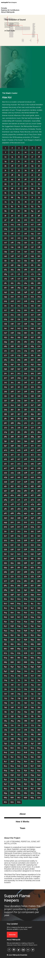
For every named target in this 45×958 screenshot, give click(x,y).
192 (39, 288)
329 (32, 391)
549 (18, 558)
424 (25, 464)
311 (32, 378)
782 (12, 734)
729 (18, 694)
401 (32, 446)
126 (39, 238)
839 (32, 775)
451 (5, 486)
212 (12, 306)
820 (25, 761)
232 (25, 319)
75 (19, 202)
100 (25, 220)
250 (25, 333)
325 (5, 391)
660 (38, 640)
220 (25, 310)
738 (38, 698)
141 (19, 252)
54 (39, 184)
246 (38, 328)
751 (5, 712)
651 (18, 635)
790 (25, 739)
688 (25, 662)
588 (38, 586)
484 (25, 509)
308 (12, 378)
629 (32, 617)
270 (38, 346)
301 (5, 373)
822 (38, 761)
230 (12, 319)
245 (32, 328)
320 (12, 387)
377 (32, 428)
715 (5, 685)
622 (25, 613)
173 (32, 274)
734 (12, 698)
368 (12, 423)
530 (12, 545)
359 (32, 414)
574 (25, 576)
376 (25, 428)
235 (5, 324)
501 (18, 522)
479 (32, 504)
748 (25, 707)
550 (25, 558)
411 (19, 455)
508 (25, 527)
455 (32, 486)
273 (18, 351)
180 (39, 279)
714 (39, 680)
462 (38, 491)
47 (32, 179)
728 (12, 694)
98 (12, 220)
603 (18, 599)
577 (5, 581)
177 (19, 279)
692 (12, 667)
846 (38, 780)
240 (38, 324)
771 (19, 725)
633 (18, 622)
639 (18, 626)
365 (32, 419)
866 (12, 798)
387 (18, 437)
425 (32, 464)
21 (19, 161)
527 (32, 540)
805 (5, 752)
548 (12, 558)
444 (38, 477)
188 (12, 288)
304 (25, 373)
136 (25, 247)
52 (25, 184)
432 (38, 468)
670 (25, 649)
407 (32, 450)
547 (5, 558)
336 (38, 396)
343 (5, 405)
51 (19, 184)
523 (5, 540)
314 (12, 382)
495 (18, 518)
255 (18, 337)
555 (18, 563)
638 (12, 626)
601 (5, 599)
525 (18, 540)
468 (38, 495)
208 (25, 301)
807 (18, 752)
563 (32, 567)
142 (25, 252)
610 (25, 604)
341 (32, 401)
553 (5, 563)
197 (32, 292)
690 (38, 662)
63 (19, 193)
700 (25, 671)
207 (18, 301)
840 (38, 775)
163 (5, 270)
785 (32, 734)
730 (25, 694)
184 (25, 283)
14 (12, 157)
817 (5, 761)
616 (25, 608)
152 (12, 261)
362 (12, 419)
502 (25, 522)
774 (39, 725)
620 (12, 613)
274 (25, 351)
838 (25, 775)
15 (19, 157)
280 (25, 355)
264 (38, 342)
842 (12, 780)
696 (38, 667)
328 (25, 391)
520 (25, 536)
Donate (4, 8)
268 (25, 346)
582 (38, 581)
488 (12, 513)
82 (26, 206)
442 (25, 477)
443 (32, 477)
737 (32, 698)
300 (38, 369)
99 (19, 220)
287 (32, 360)
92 (12, 215)
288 (38, 360)
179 (32, 279)
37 (5, 175)
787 (5, 739)
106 (25, 225)
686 (12, 662)
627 (18, 617)
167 (32, 270)
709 (5, 680)
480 (38, 504)
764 (12, 721)
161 (32, 265)
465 (18, 495)
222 (39, 310)
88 (25, 211)
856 (25, 789)
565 (5, 572)
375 (18, 428)
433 (5, 473)
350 (12, 410)
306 (38, 373)
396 (38, 441)
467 (32, 495)
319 (5, 387)
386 (12, 437)
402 (38, 446)
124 (25, 238)
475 (5, 504)
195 (18, 292)
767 (32, 721)
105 (18, 225)
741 (19, 703)
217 (5, 310)
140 (12, 252)
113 (32, 229)
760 (25, 716)
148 (25, 256)
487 (5, 513)
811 (5, 757)
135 (19, 247)
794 (12, 743)
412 (25, 455)
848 (12, 784)
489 (18, 513)
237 (18, 324)
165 (18, 270)
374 (12, 428)
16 (25, 157)
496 (25, 518)
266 (12, 346)
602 (12, 599)
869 (32, 798)
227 (32, 315)
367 (5, 423)
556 (25, 563)
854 (12, 789)
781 (5, 734)
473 (32, 500)
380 (12, 432)
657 (18, 640)
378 (38, 428)
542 (12, 554)
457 (5, 491)
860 (12, 793)
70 (26, 197)
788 (12, 739)
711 (19, 680)
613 (5, 608)
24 (39, 161)
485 (32, 509)
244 (25, 328)
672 (38, 649)
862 (25, 793)
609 (18, 604)
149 (32, 256)
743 (32, 703)
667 (5, 649)
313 (5, 382)
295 (5, 369)
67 (5, 197)
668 (12, 649)
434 (12, 473)
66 (39, 193)
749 (32, 707)
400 (25, 446)
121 (5, 238)
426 (38, 464)
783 (18, 734)
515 (32, 531)
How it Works (22, 821)
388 (25, 437)
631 (5, 622)
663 (18, 644)
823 (5, 766)
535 (5, 549)
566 (12, 572)
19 (5, 161)
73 (5, 202)
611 (32, 604)
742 (25, 703)
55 (5, 188)
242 (12, 328)
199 (5, 297)
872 (12, 802)
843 (18, 780)
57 (19, 188)
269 (32, 346)
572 (12, 576)
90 (39, 211)
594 (38, 590)
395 (32, 441)
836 (12, 775)
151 (5, 261)
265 (5, 346)
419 (32, 459)
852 (38, 784)
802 (25, 748)
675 (18, 653)
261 (18, 342)
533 (32, 545)
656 (12, 640)
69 (19, 197)
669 (18, 649)
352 (25, 410)
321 (19, 387)
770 (12, 725)
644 (12, 631)
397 (5, 446)
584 (12, 586)
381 (18, 432)
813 (18, 757)
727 (5, 694)
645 (18, 631)
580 (25, 581)
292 (25, 364)
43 (5, 179)
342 (38, 401)
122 (12, 238)
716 (12, 685)
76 (26, 202)
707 (32, 676)
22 (25, 161)
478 (25, 504)
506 (12, 527)
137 (32, 247)
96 (39, 215)
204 (38, 297)
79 (5, 206)
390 (38, 437)
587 (32, 586)
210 (39, 301)
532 (25, 545)
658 (25, 640)
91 (5, 215)
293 (32, 364)
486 (38, 509)
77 (32, 202)
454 (25, 486)
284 (12, 360)
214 (25, 306)
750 (38, 707)
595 (5, 595)
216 (39, 306)
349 (5, 410)
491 (32, 513)
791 (32, 739)
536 (12, 549)
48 (39, 179)
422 (12, 464)
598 (25, 595)
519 (18, 536)
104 (12, 225)
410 (12, 455)
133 (5, 247)
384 (38, 432)
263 (32, 342)
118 (25, 234)
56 (12, 188)
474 (38, 500)
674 (12, 653)
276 (38, 351)
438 (38, 473)
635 (32, 622)
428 (12, 468)
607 (5, 604)
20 (12, 161)
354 (38, 410)
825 (18, 766)
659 (32, 640)
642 (38, 626)
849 (18, 784)
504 (38, 522)
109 (5, 229)
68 (12, 197)
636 (38, 622)
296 (12, 369)
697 (5, 671)
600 (38, 595)
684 (38, 658)
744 (38, 703)
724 (25, 689)
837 (18, 775)
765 (18, 721)
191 (32, 288)
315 (19, 382)
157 (5, 265)
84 (39, 206)
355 (5, 414)
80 (12, 206)
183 (18, 283)
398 (12, 446)
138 (39, 247)
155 (32, 261)
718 (25, 685)
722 (12, 689)
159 (18, 265)
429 (18, 468)
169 (5, 274)
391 (5, 441)
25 (5, 166)
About (23, 814)
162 (39, 265)
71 (32, 197)
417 (18, 459)
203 (32, 297)
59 (32, 188)
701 (32, 671)
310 (25, 378)
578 (12, 581)
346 (25, 405)
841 (5, 780)
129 (18, 243)
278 (12, 355)
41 (32, 175)
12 (39, 152)
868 (25, 798)
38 (12, 175)
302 (12, 373)
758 (12, 716)
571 (5, 576)
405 (18, 450)
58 (26, 188)
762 (38, 716)
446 (12, 482)
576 (38, 576)
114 (39, 229)
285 (18, 360)
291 (18, 364)
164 (12, 270)
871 (5, 802)
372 (39, 423)
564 (38, 567)
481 (5, 509)
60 (39, 188)
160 (25, 265)
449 (32, 482)
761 (32, 716)
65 (32, 193)
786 (38, 734)
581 (32, 581)
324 (38, 387)
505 (5, 527)
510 (39, 527)
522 (39, 536)
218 (12, 310)
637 (5, 626)
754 (25, 712)
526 (25, 540)
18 (39, 157)
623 (32, 613)
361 (5, 419)
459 (18, 491)
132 (39, 243)
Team (22, 828)
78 (39, 202)
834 (38, 771)
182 (12, 283)
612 (39, 604)
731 (32, 694)
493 (5, 518)
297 (18, 369)
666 (38, 644)
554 (12, 563)
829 (5, 771)
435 (18, 473)
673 (5, 653)
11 (32, 152)
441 (18, 477)
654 (38, 635)
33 (19, 170)
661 (5, 644)
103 (5, 225)
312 (39, 378)
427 (5, 468)
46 (25, 179)
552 (39, 558)
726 (38, 689)
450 (38, 482)
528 (38, 540)
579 (18, 581)
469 (5, 500)
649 (5, 635)
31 (5, 170)
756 (38, 712)
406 (25, 450)
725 (32, 689)
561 (18, 567)
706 (25, 676)
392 (12, 441)
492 (38, 513)
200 (12, 297)
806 (12, 752)
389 (32, 437)
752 (12, 712)
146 (12, 256)
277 (5, 355)
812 (12, 757)
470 (12, 500)
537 (18, 549)
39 (19, 175)
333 (18, 396)
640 (25, 626)
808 (25, 752)
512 (12, 531)
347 (32, 405)
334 (25, 396)
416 (12, 459)
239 (32, 324)
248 (12, 333)
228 (38, 315)
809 (32, 752)
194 (12, 292)
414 (39, 455)
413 (32, 455)
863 (32, 793)
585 (18, 586)
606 (38, 599)
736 (25, 698)
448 (25, 482)
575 (32, 576)
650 (12, 635)
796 (25, 743)
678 (38, 653)
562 (25, 567)
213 (19, 306)
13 (5, 157)
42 (39, 175)
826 (25, 766)
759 (18, 716)
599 (32, 595)
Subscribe (12, 934)
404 (12, 450)
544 (25, 554)
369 (18, 423)
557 (32, 563)
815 (32, 757)
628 (25, 617)
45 (19, 179)
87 (19, 211)
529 (5, 545)
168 (39, 270)
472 (25, 500)
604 (25, 599)
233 (32, 319)
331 (5, 396)
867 (18, 798)
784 (25, 734)
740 (12, 703)
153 (19, 261)
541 (5, 554)
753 (18, 712)
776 (12, 730)
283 (5, 360)
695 (32, 667)
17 (32, 157)
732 (39, 694)
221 (32, 310)
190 (25, 288)
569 (32, 572)
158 (12, 265)
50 (12, 184)
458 (12, 491)
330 (38, 391)
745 (5, 707)
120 (39, 234)
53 (32, 184)
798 (38, 743)
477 (18, 504)
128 (12, 243)
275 (32, 351)
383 (32, 432)
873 (18, 802)
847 (5, 784)
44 (12, 179)
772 (25, 725)
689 (32, 662)
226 (25, 315)
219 (18, 310)
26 (12, 166)
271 (5, 351)
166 (25, 270)
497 (32, 518)
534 (38, 545)
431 (32, 468)
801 (18, 748)
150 (39, 256)
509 (32, 527)
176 (12, 279)
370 (25, 423)
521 (32, 536)
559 (5, 567)
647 (32, 631)
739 (5, 703)
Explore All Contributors (10, 10)
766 (25, 721)
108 (39, 225)
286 (25, 360)
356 (12, 414)
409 (5, 455)
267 (18, 346)
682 (25, 658)
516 (39, 531)
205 (5, 301)
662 (12, 644)
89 (32, 211)
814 (25, 757)
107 (32, 225)
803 (32, 748)
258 (38, 337)
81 (19, 206)
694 (25, 667)
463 (5, 495)
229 (5, 319)
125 (32, 238)
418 (25, 459)
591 (18, 590)
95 (32, 215)
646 (25, 631)
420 (38, 459)
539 (32, 549)
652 (25, 635)
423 (18, 464)
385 (5, 437)
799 (5, 748)
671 (32, 649)
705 (18, 676)
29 (32, 166)
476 (12, 504)
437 (32, 473)
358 (25, 414)
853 (5, 789)
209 (32, 301)
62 (12, 193)
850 (25, 784)
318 (39, 382)
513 (19, 531)
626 (12, 617)
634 (25, 622)
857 (32, 789)
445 (5, 482)
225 (18, 315)
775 (5, 730)
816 (39, 757)
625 (5, 617)
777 (18, 730)
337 (5, 401)
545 (32, 554)
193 (5, 292)
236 (12, 324)
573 (18, 576)
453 (18, 486)
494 (12, 518)
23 (32, 161)
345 (18, 405)
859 (5, 793)
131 (32, 243)
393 (18, 441)
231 (19, 319)
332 (12, 396)
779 (32, 730)
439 (5, 477)
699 (18, 671)
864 (38, 793)
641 (32, 626)
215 (32, 306)
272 (12, 351)
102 (39, 220)
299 (32, 369)
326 (12, 391)
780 (38, 730)
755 (32, 712)
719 (32, 685)
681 (18, 658)
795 (18, 743)
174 (39, 274)
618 (39, 608)
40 (25, 175)
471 (18, 500)
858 (38, 789)
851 (32, 784)
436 (25, 473)
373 (5, 428)
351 (19, 410)
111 (19, 229)
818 (12, 761)
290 (12, 364)
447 (18, 482)
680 (12, 658)
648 (38, 631)
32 (12, 170)
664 (25, 644)
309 (18, 378)
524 (12, 540)
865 (5, 798)
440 (12, 477)
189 (18, 288)
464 (12, 495)
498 (38, 518)
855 (18, 789)
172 (25, 274)
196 (25, 292)
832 (25, 771)
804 (38, 748)
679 (5, 658)
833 (32, 771)
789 (18, 739)
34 (26, 170)
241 (5, 328)
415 (5, 459)
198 (39, 292)
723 (18, 689)
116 (12, 234)
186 (39, 283)
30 (39, 166)
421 (5, 464)
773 (32, 725)
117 (19, 234)
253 (5, 337)
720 (38, 685)
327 (18, 391)
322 (25, 387)
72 (39, 197)
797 (32, 743)
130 (25, 243)
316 (25, 382)
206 (12, 301)
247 (5, 333)
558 (38, 563)
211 (5, 306)
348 (38, 405)
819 (18, 761)
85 (5, 211)
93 (19, 215)
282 (38, 355)
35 (32, 170)
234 (38, 319)
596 (12, 595)
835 (5, 775)
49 (5, 184)
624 (38, 613)
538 (25, 549)
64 (25, 193)
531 (19, 545)
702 (38, 671)
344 (12, 405)
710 (12, 680)
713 (32, 680)
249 (18, 333)
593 (32, 590)
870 (38, 798)
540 (38, 549)
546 (38, 554)
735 (18, 698)
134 (12, 247)
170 (12, 274)
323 (32, 387)
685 (5, 662)
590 (12, 590)
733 (5, 698)
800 (12, 748)
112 (25, 229)
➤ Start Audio (9, 31)
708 (38, 676)
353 (32, 410)
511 (5, 531)
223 (5, 315)
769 (5, 725)
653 (32, 635)
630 (38, 617)
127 (5, 243)
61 (5, 193)
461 (32, 491)
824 (12, 766)
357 (18, 414)
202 (25, 297)
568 (25, 572)
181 (5, 283)
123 (19, 238)
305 (32, 373)
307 (5, 378)
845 (32, 780)
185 (32, 283)
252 (39, 333)
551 (32, 558)
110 (12, 229)
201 (18, 297)
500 (12, 522)
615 (18, 608)
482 (12, 509)
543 (18, 554)
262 (25, 342)
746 (12, 707)
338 (12, 401)
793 (5, 743)
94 (25, 215)
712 (25, 680)
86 (12, 211)
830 (12, 771)
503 (32, 522)
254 (12, 337)
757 (5, 716)
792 (38, 739)
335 (32, 396)
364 (25, 419)
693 (18, 667)
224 (12, 315)
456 (38, 486)
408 (38, 450)
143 (32, 252)
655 (5, 640)
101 (32, 220)
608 (12, 604)
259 (5, 342)
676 (25, 653)
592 (25, 590)
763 (5, 721)
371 (32, 423)
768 (38, 721)
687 (18, 662)
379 (5, 432)
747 (18, 707)
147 (18, 256)
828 (38, 766)
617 (32, 608)
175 (5, 279)
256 (25, 337)
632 (12, 622)
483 (18, 509)
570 (38, 572)
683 (32, 658)
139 (5, 252)
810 (39, 752)
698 (12, 671)
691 (5, 667)
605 (32, 599)
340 (25, 401)
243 (18, 328)
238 (25, 324)
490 (25, 513)
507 (18, 527)
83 (32, 206)
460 (25, 491)
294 (38, 364)
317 (32, 382)
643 (5, 631)
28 (26, 166)
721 (5, 689)
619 (5, 613)
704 (12, 676)
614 (12, 608)
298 (25, 369)
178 (25, 279)
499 (5, 522)
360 (38, 414)
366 (38, 419)
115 (5, 234)
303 (18, 373)
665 (32, 644)
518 (12, 536)
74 (12, 202)
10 (25, 152)
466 (25, 495)
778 (25, 730)
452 (12, 486)
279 (18, 355)
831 (18, 771)
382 (25, 432)
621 (18, 613)
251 (32, 333)
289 (5, 364)
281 (32, 355)
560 (12, 567)
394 (25, 441)
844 (25, 780)
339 (18, 401)
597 (18, 595)
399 (18, 446)
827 (32, 766)
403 (5, 450)
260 (12, 342)
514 (25, 531)
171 (19, 274)
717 (19, 685)
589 (5, 590)
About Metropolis (8, 12)
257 (32, 337)
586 (25, 586)
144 (39, 252)
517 (5, 536)
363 (18, 419)
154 (25, 261)
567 (18, 572)
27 (19, 166)
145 (5, 256)
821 (32, 761)
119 (32, 234)
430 (25, 468)
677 (32, 653)
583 (5, 586)
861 (18, 793)
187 (5, 288)
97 (5, 220)
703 (5, 676)
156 (39, 261)
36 (39, 170)
